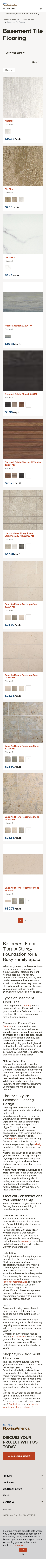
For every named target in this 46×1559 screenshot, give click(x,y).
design (38, 1144)
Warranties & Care (12, 1488)
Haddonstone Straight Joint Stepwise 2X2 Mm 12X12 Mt (19, 534)
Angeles (9, 120)
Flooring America (9, 19)
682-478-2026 (9, 9)
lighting (13, 1138)
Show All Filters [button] (14, 53)
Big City (9, 189)
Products (7, 1476)
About (6, 1495)
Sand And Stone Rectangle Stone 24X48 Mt (22, 818)
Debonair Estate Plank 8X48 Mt (21, 394)
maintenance (19, 1336)
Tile (32, 19)
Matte (7, 70)
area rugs (26, 1241)
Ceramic (7, 1026)
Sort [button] (34, 62)
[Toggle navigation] (40, 8)
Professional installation (15, 1282)
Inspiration (8, 1482)
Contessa (10, 257)
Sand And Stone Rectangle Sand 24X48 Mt (21, 676)
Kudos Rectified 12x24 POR (19, 325)
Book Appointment (20, 1456)
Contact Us (8, 1502)
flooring (27, 1005)
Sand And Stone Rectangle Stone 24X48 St (22, 889)
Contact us (14, 1404)
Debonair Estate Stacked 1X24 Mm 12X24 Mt (23, 463)
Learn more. (19, 1545)
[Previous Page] (15, 920)
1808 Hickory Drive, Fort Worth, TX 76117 (19, 1515)
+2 (28, 546)
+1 (28, 405)
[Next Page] (30, 920)
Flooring (23, 19)
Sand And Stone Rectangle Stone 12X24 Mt (22, 747)
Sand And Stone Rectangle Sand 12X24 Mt (21, 605)
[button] (12, 70)
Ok (23, 1550)
